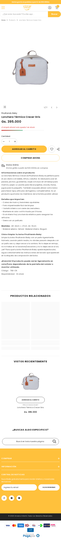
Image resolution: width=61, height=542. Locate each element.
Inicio (3, 20)
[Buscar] (54, 441)
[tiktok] (19, 498)
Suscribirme (49, 487)
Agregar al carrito (24, 149)
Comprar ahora (30, 158)
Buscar (54, 14)
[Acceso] (49, 7)
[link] (51, 149)
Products (12, 20)
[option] (30, 67)
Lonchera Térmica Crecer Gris (30, 407)
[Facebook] (4, 498)
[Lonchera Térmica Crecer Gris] (30, 381)
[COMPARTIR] (57, 149)
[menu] (3, 7)
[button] (51, 107)
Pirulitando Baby (9, 113)
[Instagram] (11, 498)
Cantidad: (5, 136)
